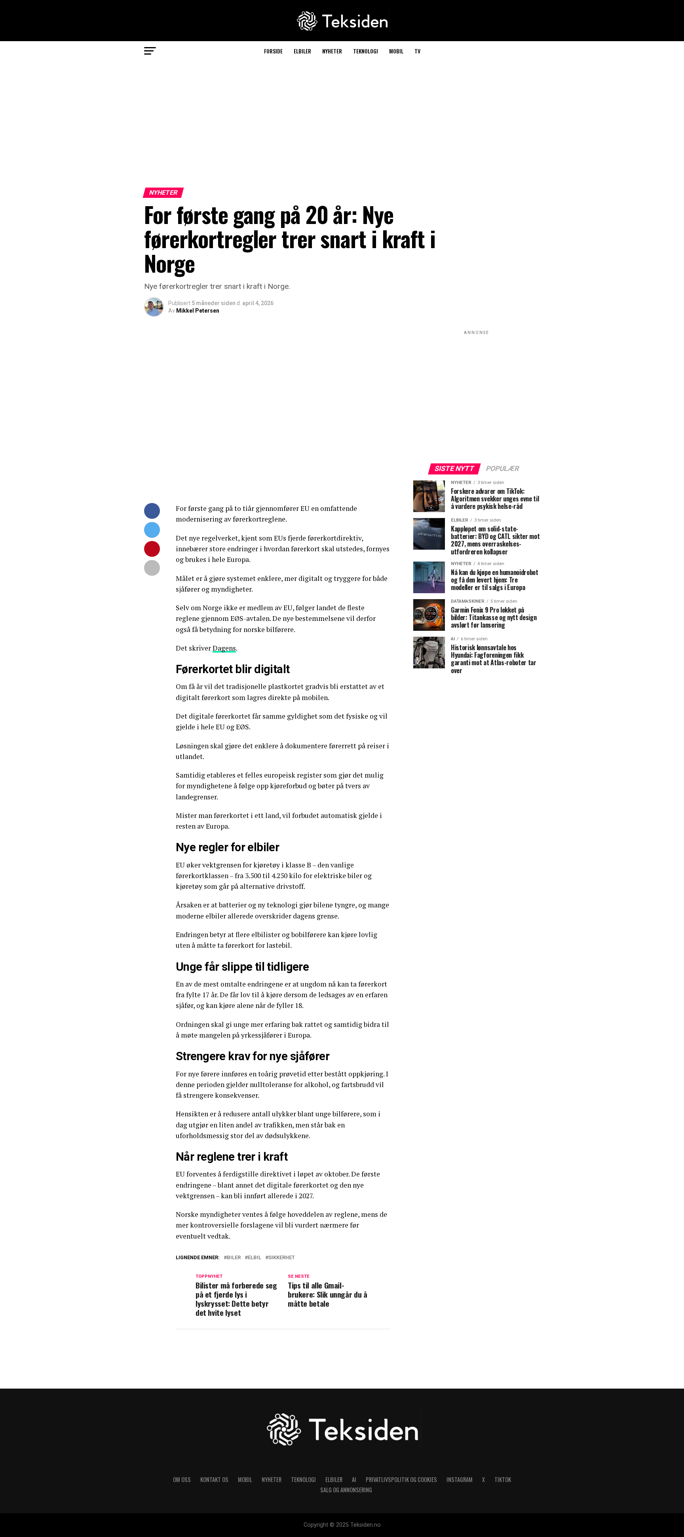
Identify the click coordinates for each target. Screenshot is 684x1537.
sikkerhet (281, 1257)
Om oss (182, 1479)
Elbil (254, 1257)
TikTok (502, 1479)
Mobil (396, 51)
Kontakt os (214, 1479)
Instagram (459, 1479)
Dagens (224, 648)
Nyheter (332, 51)
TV (417, 51)
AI (354, 1479)
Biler (234, 1257)
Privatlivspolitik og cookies (401, 1479)
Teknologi (365, 51)
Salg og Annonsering (346, 1490)
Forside (273, 51)
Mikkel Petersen (197, 310)
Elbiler (302, 51)
